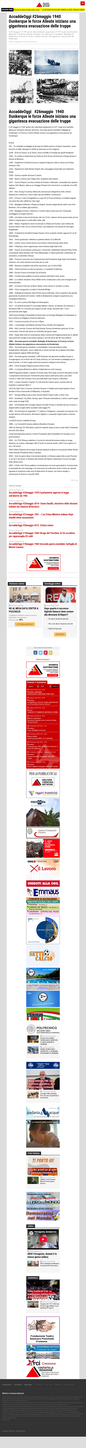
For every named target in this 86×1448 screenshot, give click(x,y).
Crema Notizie (18, 1384)
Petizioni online (16, 584)
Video (30, 1226)
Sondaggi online (52, 584)
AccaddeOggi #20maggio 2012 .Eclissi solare (31, 525)
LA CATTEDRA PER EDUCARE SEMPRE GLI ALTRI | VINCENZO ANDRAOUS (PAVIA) (47, 10)
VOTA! (61, 634)
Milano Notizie (28, 1384)
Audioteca (33, 1278)
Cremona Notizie (6, 1384)
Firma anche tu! (26, 624)
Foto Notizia (33, 1153)
